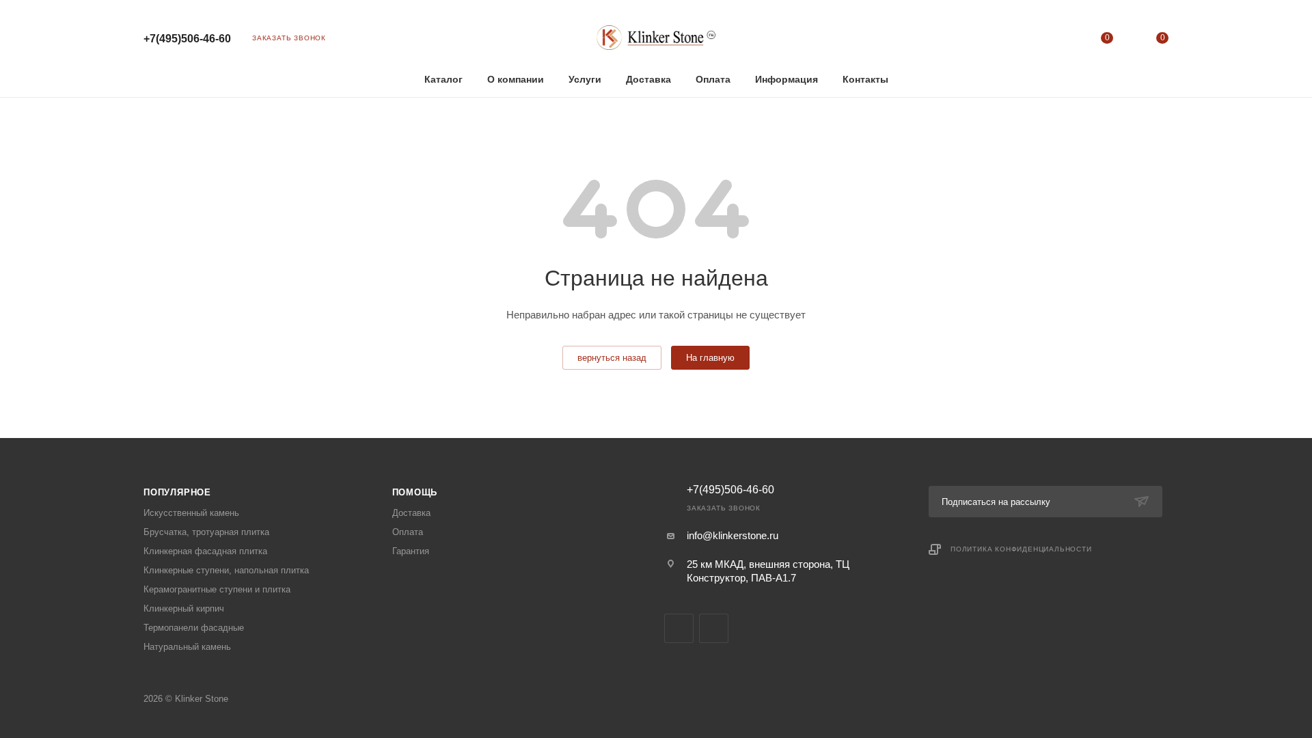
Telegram (679, 628)
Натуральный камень (187, 647)
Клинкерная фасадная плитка (205, 551)
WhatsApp (713, 628)
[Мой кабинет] (1051, 40)
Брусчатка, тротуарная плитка (206, 532)
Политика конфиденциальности (1021, 549)
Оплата (407, 532)
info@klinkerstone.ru (732, 535)
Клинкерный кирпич (184, 608)
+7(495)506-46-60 (187, 38)
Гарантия (410, 551)
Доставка (411, 513)
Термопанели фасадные (194, 628)
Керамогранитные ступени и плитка (217, 589)
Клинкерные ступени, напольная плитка (226, 570)
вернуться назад (611, 358)
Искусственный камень (191, 513)
